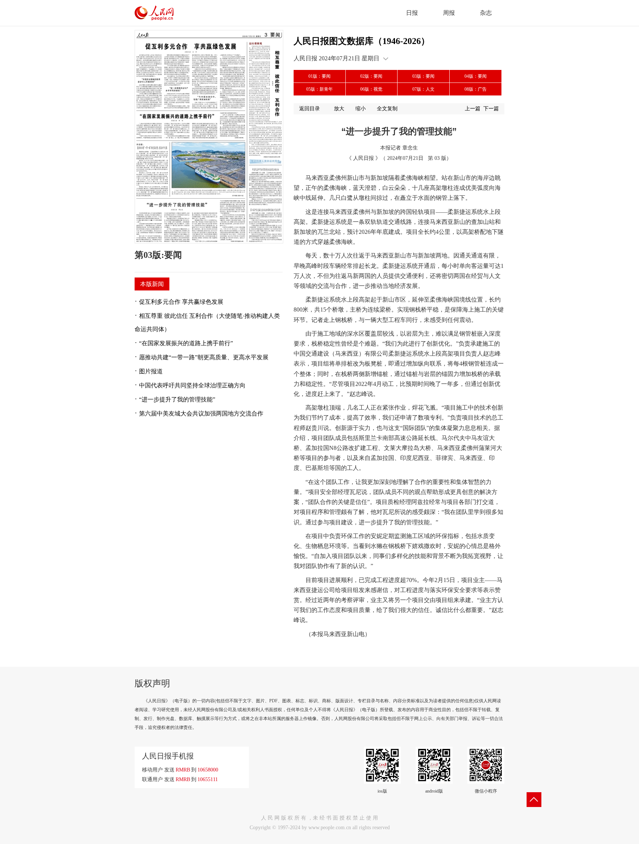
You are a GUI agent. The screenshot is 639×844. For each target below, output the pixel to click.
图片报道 (151, 371)
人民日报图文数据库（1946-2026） (362, 41)
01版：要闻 (319, 76)
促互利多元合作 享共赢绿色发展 (181, 302)
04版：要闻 (475, 76)
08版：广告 (475, 89)
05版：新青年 (319, 89)
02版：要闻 (371, 76)
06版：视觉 (371, 89)
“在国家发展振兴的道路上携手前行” (186, 343)
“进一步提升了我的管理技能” (177, 399)
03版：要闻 (423, 76)
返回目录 (309, 108)
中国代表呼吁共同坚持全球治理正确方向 (192, 385)
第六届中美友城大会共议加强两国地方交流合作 (201, 413)
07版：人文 (423, 89)
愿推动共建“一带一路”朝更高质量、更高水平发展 (203, 357)
